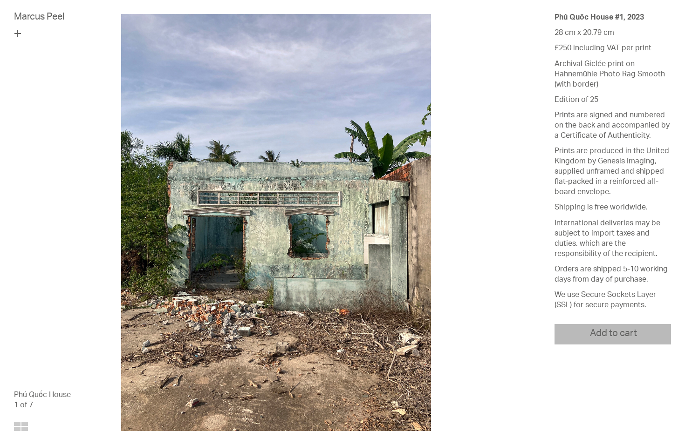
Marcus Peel (39, 18)
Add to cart (613, 334)
